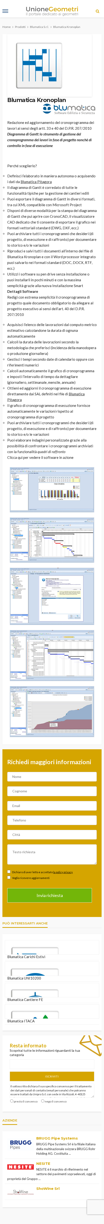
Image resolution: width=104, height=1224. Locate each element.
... (70, 1153)
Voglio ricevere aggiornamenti (31, 877)
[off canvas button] (5, 11)
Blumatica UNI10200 (24, 978)
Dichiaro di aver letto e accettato (42, 872)
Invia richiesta (50, 895)
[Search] (97, 11)
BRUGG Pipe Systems (57, 1138)
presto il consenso (25, 1101)
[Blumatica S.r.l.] (69, 109)
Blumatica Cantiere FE (25, 999)
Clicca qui (14, 457)
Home (6, 27)
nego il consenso (56, 1101)
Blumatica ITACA (21, 1021)
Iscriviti (52, 1076)
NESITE (43, 1163)
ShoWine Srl (47, 1188)
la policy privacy (63, 872)
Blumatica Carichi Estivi (26, 957)
